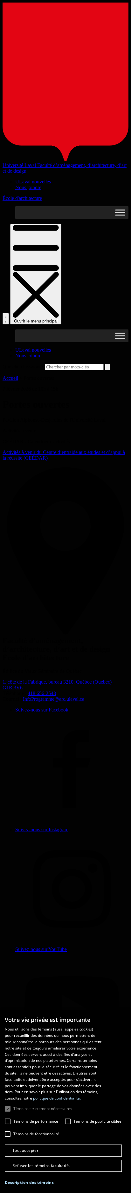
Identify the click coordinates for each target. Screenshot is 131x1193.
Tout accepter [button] (25, 1150)
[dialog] (65, 1101)
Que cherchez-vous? (23, 366)
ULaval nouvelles (33, 181)
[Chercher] (6, 318)
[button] (29, 1182)
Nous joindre (28, 187)
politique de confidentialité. (57, 1098)
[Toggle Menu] (120, 212)
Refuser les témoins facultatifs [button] (41, 1165)
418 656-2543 (42, 693)
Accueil (10, 378)
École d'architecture (22, 198)
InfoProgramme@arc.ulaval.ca (53, 699)
